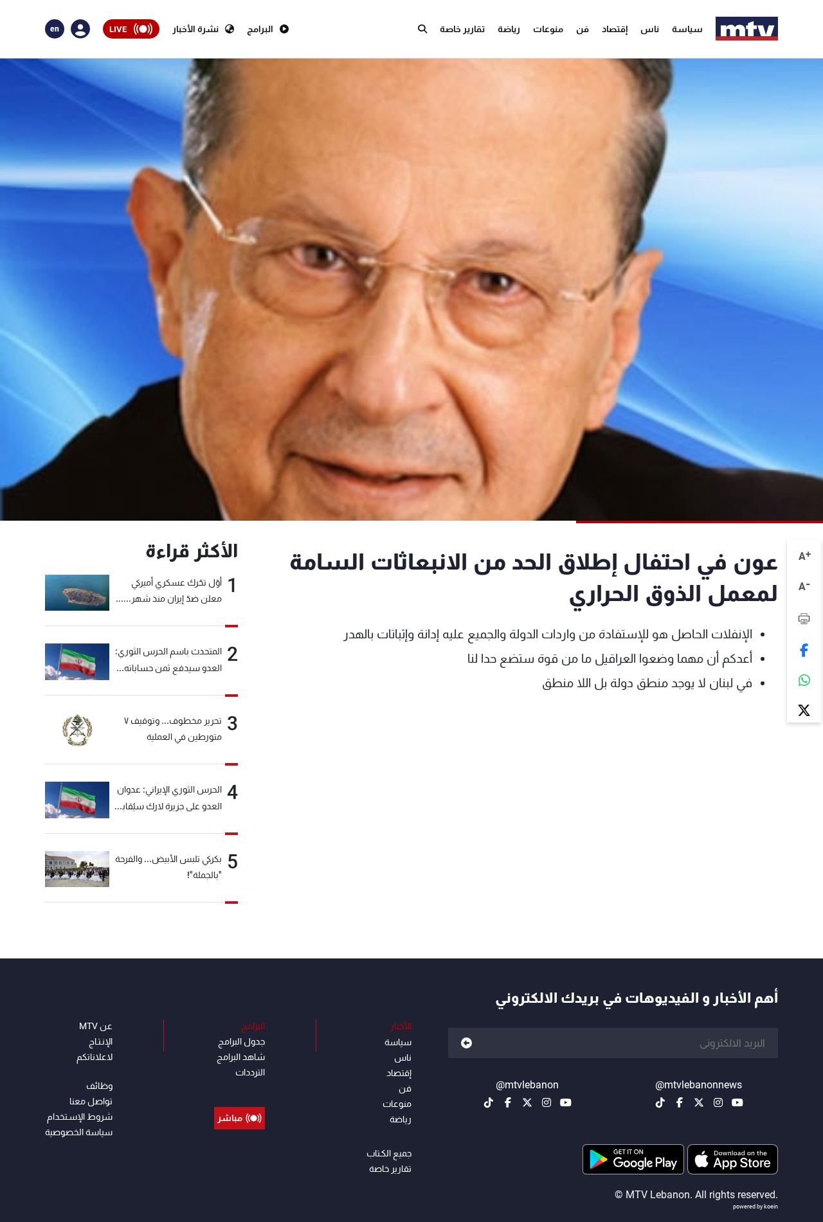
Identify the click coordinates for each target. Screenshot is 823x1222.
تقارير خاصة (462, 29)
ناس (649, 29)
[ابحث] (422, 29)
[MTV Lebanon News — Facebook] (679, 1102)
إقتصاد (615, 29)
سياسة (687, 29)
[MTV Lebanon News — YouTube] (737, 1102)
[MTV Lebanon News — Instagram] (718, 1102)
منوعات (548, 29)
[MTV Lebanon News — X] (699, 1102)
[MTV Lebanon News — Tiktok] (660, 1102)
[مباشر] (239, 1089)
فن (582, 29)
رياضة (509, 29)
